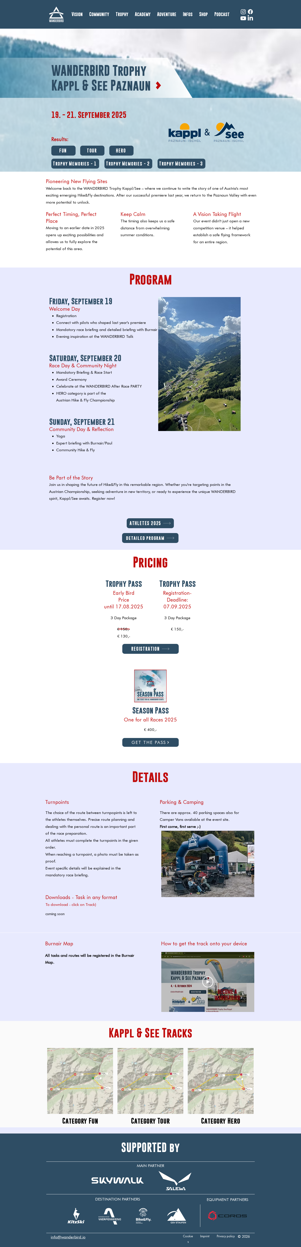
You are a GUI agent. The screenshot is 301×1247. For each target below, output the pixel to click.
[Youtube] (243, 18)
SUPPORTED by (150, 1147)
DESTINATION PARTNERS (117, 1199)
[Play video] (207, 981)
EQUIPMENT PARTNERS (227, 1199)
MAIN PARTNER (150, 1165)
